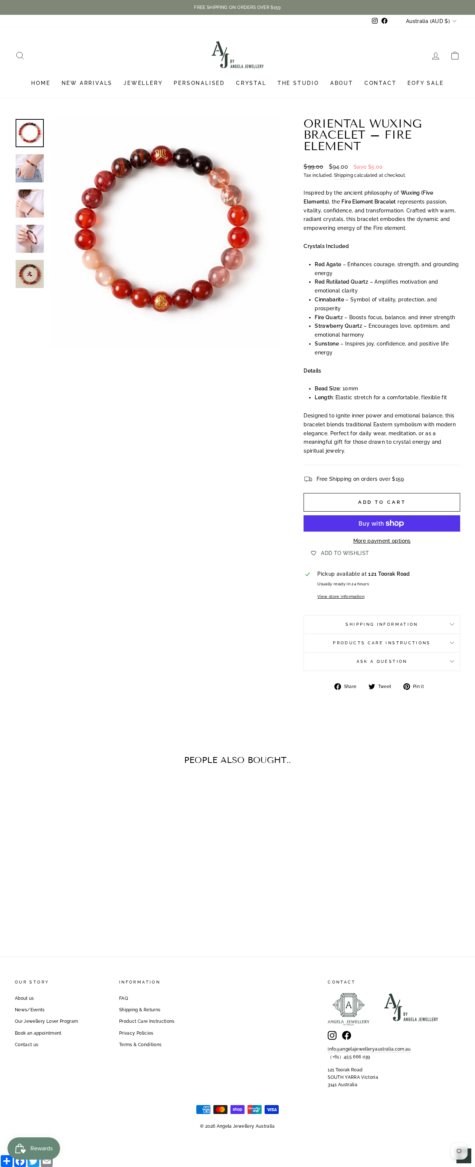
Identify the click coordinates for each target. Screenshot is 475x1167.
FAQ (123, 998)
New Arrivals (87, 83)
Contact (380, 83)
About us (24, 998)
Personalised (199, 83)
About (341, 83)
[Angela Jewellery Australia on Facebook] (346, 1035)
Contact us (27, 1044)
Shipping (343, 175)
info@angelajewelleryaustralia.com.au (369, 1049)
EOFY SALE (425, 83)
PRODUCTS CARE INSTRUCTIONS (381, 642)
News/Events (30, 1009)
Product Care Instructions (147, 1021)
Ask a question (382, 661)
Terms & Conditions (140, 1044)
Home (40, 83)
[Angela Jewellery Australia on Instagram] (332, 1035)
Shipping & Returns (139, 1009)
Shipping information (381, 624)
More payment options (382, 541)
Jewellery (143, 83)
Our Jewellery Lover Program (46, 1021)
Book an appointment (38, 1033)
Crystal (251, 83)
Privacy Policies (136, 1033)
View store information (340, 596)
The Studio (298, 83)
